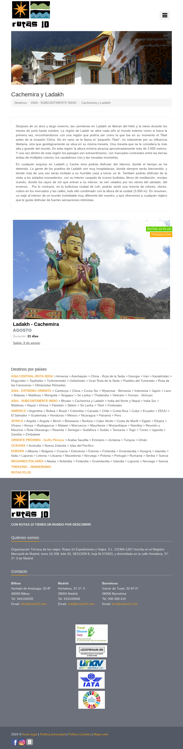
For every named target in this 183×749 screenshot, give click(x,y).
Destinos (21, 102)
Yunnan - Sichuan (140, 395)
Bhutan (66, 401)
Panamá (105, 415)
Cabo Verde (104, 421)
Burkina (87, 421)
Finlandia (108, 451)
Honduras (57, 415)
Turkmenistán (56, 380)
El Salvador (19, 415)
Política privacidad (53, 734)
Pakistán (58, 405)
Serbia (150, 455)
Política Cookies (79, 734)
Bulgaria (47, 451)
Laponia (27, 455)
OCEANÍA (18, 445)
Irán (146, 376)
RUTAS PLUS (21, 472)
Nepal (31, 405)
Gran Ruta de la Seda (104, 380)
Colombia (77, 411)
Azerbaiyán (79, 376)
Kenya (28, 425)
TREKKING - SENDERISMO (31, 467)
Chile (105, 411)
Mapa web (101, 734)
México (72, 415)
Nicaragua (88, 415)
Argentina (36, 411)
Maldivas (34, 395)
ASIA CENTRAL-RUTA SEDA (32, 376)
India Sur (149, 401)
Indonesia (141, 391)
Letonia (41, 455)
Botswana (72, 421)
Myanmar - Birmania (116, 391)
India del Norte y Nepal (124, 401)
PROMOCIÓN (161, 234)
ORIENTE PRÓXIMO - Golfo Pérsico (37, 440)
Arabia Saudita (78, 440)
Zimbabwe (32, 434)
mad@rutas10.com (81, 604)
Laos (167, 391)
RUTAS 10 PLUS (159, 229)
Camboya (62, 391)
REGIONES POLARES (27, 461)
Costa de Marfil (127, 421)
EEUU (162, 411)
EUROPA (17, 451)
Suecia (163, 455)
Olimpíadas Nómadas (50, 385)
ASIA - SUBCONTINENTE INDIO (54, 102)
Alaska (51, 461)
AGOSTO (22, 330)
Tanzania (118, 430)
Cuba (135, 411)
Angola (44, 421)
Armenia (62, 376)
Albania (32, 451)
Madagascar (45, 425)
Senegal (73, 430)
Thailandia (101, 395)
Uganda (157, 430)
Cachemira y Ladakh (96, 102)
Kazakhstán (160, 376)
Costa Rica (120, 411)
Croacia (62, 451)
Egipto (146, 421)
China (76, 391)
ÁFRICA (17, 421)
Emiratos (98, 440)
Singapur (67, 395)
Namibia (136, 425)
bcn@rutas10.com (125, 604)
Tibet (100, 405)
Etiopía (159, 421)
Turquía (129, 440)
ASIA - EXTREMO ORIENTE (31, 391)
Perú (117, 415)
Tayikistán (36, 380)
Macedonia (73, 455)
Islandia (160, 451)
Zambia (16, 434)
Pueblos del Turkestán (139, 380)
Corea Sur (91, 391)
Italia (14, 455)
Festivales (115, 405)
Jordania (114, 440)
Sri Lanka (84, 395)
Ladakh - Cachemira (36, 324)
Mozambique (118, 425)
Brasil (63, 411)
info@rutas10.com (34, 604)
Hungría (145, 451)
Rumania (136, 455)
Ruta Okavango (38, 430)
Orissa (43, 405)
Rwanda (58, 430)
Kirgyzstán (18, 380)
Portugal (120, 455)
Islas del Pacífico (82, 445)
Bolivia (50, 411)
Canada (92, 411)
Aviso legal (29, 734)
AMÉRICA (18, 411)
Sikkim (72, 405)
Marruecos (79, 425)
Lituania (56, 455)
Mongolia (50, 395)
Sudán (104, 430)
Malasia (19, 395)
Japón (156, 391)
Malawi (63, 425)
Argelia (31, 421)
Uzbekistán (77, 380)
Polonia (105, 455)
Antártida (65, 461)
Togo (132, 430)
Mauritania (97, 425)
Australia (35, 445)
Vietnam (118, 395)
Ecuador (149, 411)
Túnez (143, 430)
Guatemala (38, 415)
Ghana (16, 425)
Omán (142, 440)
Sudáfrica (89, 430)
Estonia (93, 451)
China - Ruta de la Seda (108, 376)
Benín (57, 421)
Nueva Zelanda (55, 445)
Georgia (134, 376)
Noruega (90, 455)
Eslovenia (78, 451)
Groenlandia (127, 451)
